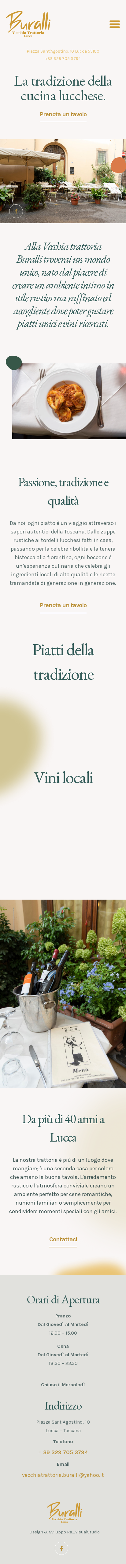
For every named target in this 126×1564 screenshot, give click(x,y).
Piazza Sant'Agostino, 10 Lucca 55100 (63, 51)
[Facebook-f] (16, 211)
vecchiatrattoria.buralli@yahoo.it (63, 1475)
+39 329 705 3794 (63, 58)
